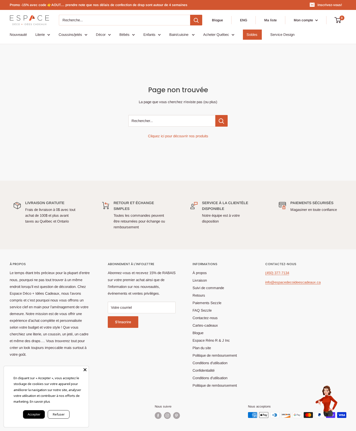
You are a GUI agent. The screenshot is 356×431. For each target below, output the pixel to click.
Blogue (217, 20)
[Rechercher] (196, 20)
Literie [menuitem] (40, 34)
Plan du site (202, 348)
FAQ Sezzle (202, 310)
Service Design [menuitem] (282, 34)
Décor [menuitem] (101, 34)
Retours (199, 295)
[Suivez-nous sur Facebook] (158, 415)
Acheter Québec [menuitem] (216, 34)
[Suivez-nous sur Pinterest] (176, 415)
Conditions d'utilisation (210, 363)
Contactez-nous (205, 318)
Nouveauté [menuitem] (18, 34)
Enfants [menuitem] (149, 34)
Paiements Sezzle (207, 303)
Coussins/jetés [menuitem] (70, 34)
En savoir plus (40, 401)
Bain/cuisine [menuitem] (179, 34)
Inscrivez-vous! (329, 5)
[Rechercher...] (221, 121)
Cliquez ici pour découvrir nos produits (178, 136)
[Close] (85, 369)
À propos (200, 273)
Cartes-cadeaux (205, 325)
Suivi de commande (208, 288)
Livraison (200, 280)
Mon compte (304, 20)
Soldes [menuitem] (252, 34)
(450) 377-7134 (277, 273)
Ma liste (270, 20)
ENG (243, 20)
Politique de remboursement (215, 355)
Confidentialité (204, 370)
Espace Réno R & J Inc (211, 340)
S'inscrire (123, 322)
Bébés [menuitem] (124, 34)
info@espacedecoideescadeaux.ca (293, 282)
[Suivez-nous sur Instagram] (167, 415)
